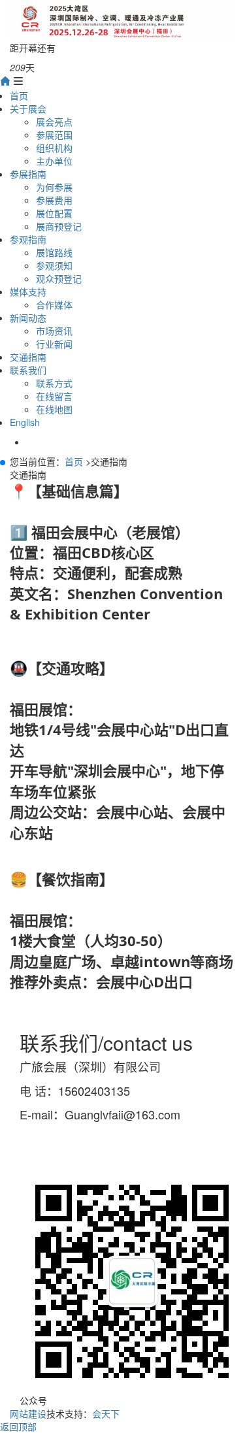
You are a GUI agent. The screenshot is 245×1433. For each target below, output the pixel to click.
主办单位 (54, 160)
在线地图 (54, 409)
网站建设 (28, 1413)
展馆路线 (54, 252)
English (25, 422)
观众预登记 (59, 278)
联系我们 (28, 369)
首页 (19, 95)
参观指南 (28, 239)
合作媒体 (54, 304)
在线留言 (54, 396)
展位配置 (54, 213)
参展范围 (54, 134)
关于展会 (28, 108)
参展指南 (28, 173)
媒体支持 (28, 291)
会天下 (106, 1413)
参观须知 (54, 265)
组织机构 (54, 147)
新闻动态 (28, 317)
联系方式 (54, 382)
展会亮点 (54, 121)
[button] (2, 462)
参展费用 (54, 199)
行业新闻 (54, 343)
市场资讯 (54, 330)
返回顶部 (18, 1426)
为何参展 (54, 186)
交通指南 (28, 356)
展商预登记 (59, 226)
